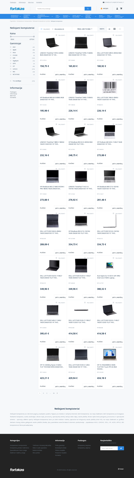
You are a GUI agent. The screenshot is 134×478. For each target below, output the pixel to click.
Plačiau (42, 74)
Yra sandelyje (59, 29)
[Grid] (114, 28)
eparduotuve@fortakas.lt (114, 2)
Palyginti (46, 29)
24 (109, 29)
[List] (120, 28)
